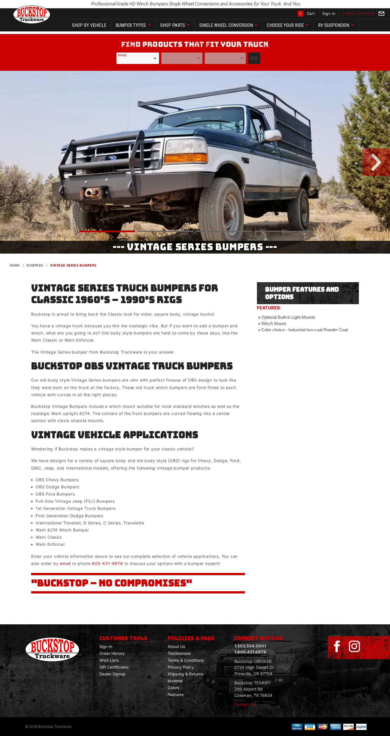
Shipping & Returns (186, 673)
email (65, 563)
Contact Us (245, 704)
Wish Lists (109, 660)
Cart (307, 13)
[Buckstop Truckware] (31, 14)
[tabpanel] (195, 162)
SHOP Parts (172, 25)
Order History (112, 653)
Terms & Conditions (186, 660)
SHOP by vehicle (89, 25)
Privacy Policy (181, 667)
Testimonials (179, 653)
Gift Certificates (114, 667)
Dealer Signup (112, 673)
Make (122, 55)
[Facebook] (337, 646)
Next (372, 162)
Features (176, 694)
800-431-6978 (107, 563)
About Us (176, 646)
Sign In (329, 13)
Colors (174, 687)
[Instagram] (354, 646)
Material (175, 680)
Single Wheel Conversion (226, 25)
